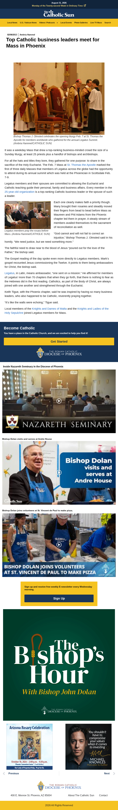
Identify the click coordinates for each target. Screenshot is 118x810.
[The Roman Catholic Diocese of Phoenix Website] (59, 352)
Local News (12, 23)
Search (107, 23)
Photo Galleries (81, 23)
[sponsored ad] (29, 747)
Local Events (66, 23)
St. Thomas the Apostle (81, 164)
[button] (59, 401)
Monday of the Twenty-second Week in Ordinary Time (57, 6)
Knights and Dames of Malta (49, 308)
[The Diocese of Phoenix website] (59, 786)
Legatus (9, 273)
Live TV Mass (96, 23)
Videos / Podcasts (47, 23)
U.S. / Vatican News (28, 23)
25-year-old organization (19, 191)
